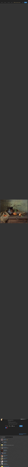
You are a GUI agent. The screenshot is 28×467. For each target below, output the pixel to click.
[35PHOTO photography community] (4, 1)
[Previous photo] (0, 204)
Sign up (26, 2)
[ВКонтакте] (5, 427)
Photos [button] (2, 2)
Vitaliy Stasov (5, 452)
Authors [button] (5, 2)
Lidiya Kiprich (5, 444)
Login (23, 2)
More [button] (12, 2)
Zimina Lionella (5, 463)
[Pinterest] (6, 427)
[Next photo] (27, 204)
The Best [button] (9, 2)
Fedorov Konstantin (5, 455)
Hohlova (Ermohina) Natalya (6, 466)
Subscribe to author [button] (21, 426)
